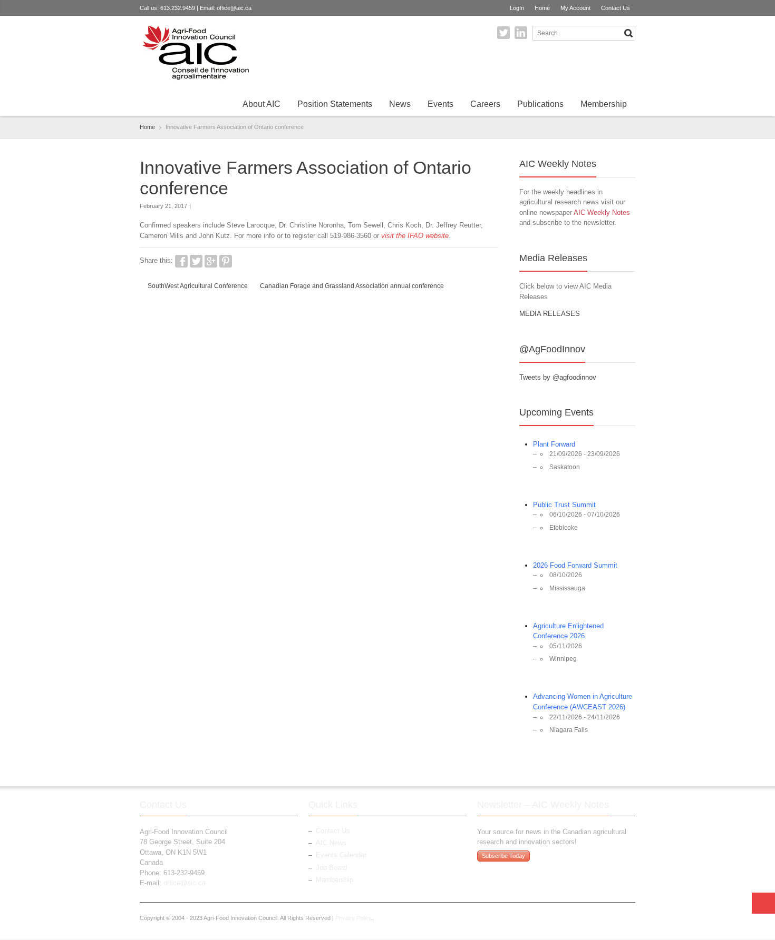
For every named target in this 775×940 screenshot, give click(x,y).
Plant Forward (554, 444)
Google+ (211, 261)
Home (542, 8)
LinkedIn (521, 32)
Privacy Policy (353, 918)
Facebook (181, 261)
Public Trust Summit (564, 505)
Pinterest (225, 261)
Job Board (331, 868)
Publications (540, 104)
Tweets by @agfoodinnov (557, 377)
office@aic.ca (234, 8)
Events (440, 104)
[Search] (628, 33)
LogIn (517, 8)
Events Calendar (341, 855)
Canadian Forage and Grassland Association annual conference (352, 286)
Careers (485, 104)
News (400, 104)
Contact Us (615, 8)
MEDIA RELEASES (549, 314)
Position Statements (334, 104)
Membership (603, 104)
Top (763, 903)
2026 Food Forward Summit (575, 565)
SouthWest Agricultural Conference (198, 286)
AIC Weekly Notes (602, 212)
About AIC (261, 104)
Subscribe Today (503, 856)
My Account (575, 8)
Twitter (503, 32)
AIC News (331, 843)
